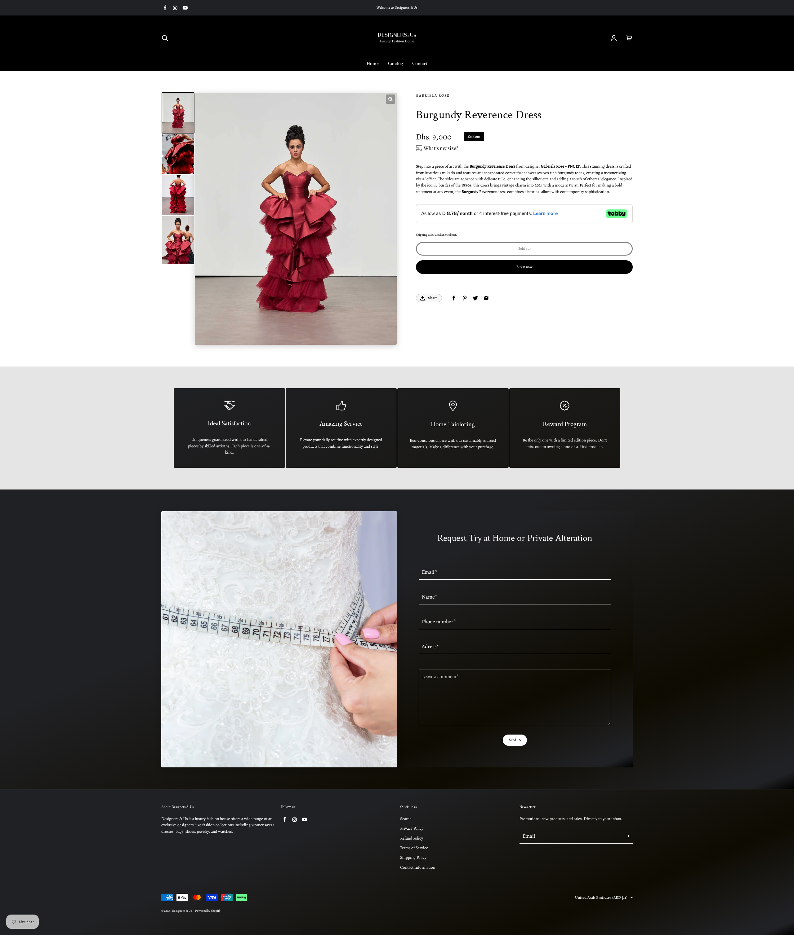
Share (433, 298)
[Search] (165, 38)
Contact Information (417, 867)
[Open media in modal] (390, 99)
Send (512, 740)
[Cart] (629, 38)
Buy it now (524, 267)
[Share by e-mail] (486, 298)
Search (406, 819)
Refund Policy (411, 838)
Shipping (421, 235)
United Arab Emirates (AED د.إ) (601, 897)
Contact (419, 63)
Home (373, 63)
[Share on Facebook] (453, 298)
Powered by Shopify (208, 911)
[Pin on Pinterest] (464, 298)
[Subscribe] (629, 836)
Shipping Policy (413, 857)
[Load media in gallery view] (178, 113)
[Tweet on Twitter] (475, 298)
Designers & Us (182, 911)
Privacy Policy (411, 828)
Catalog (395, 63)
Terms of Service (414, 848)
